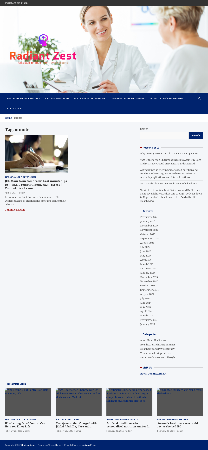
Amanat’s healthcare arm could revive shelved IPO (168, 183)
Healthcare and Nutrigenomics (23, 98)
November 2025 (149, 229)
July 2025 (145, 247)
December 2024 (149, 277)
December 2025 (149, 225)
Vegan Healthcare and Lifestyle (127, 98)
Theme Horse (54, 445)
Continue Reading (15, 209)
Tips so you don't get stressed (20, 177)
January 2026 (147, 221)
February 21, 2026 (64, 430)
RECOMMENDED (16, 384)
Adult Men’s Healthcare (57, 98)
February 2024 (148, 320)
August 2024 (147, 294)
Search (144, 128)
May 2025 (145, 255)
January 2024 (147, 324)
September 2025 (149, 238)
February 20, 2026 (166, 430)
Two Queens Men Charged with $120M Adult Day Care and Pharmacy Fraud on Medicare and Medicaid (78, 428)
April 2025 (146, 259)
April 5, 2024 (11, 192)
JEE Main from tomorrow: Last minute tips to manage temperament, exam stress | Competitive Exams (36, 184)
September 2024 (149, 289)
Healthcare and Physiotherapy (90, 98)
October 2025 (147, 234)
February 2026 (148, 217)
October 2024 (148, 285)
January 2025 (147, 272)
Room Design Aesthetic (153, 373)
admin (22, 192)
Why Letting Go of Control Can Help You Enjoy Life (168, 153)
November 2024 (149, 281)
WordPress (90, 445)
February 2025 (148, 268)
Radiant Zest (28, 445)
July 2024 (145, 298)
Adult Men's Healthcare (153, 340)
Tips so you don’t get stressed (166, 98)
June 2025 (145, 251)
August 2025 (147, 242)
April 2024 (146, 311)
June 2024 (145, 302)
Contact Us (13, 108)
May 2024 (145, 307)
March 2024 (147, 315)
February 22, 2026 (13, 430)
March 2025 (147, 264)
